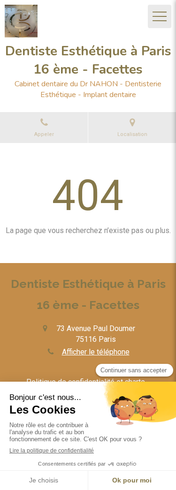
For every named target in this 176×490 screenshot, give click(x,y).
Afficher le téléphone (96, 351)
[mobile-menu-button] (159, 16)
